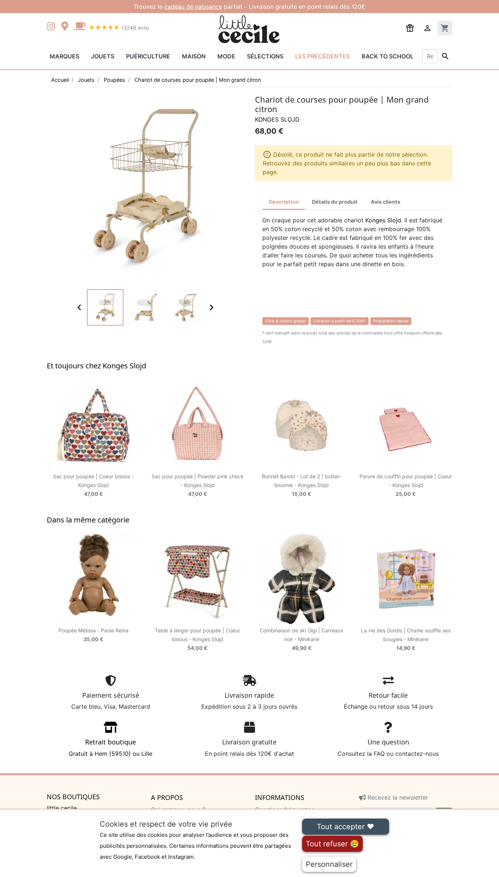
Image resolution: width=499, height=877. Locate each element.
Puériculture (148, 56)
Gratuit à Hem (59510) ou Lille (110, 747)
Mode (226, 56)
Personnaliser (329, 864)
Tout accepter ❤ (345, 826)
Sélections (265, 56)
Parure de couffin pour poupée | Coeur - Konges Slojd (405, 485)
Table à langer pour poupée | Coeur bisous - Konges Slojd (197, 639)
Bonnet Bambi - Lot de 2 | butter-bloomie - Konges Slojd (301, 485)
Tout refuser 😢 (332, 843)
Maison (194, 56)
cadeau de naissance (193, 6)
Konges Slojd (277, 119)
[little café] (79, 27)
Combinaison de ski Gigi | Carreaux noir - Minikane (301, 639)
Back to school (388, 56)
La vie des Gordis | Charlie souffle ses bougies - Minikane (405, 639)
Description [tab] (284, 202)
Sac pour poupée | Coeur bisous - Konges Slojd (93, 485)
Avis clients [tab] (385, 202)
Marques (64, 56)
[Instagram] (52, 27)
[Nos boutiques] (66, 27)
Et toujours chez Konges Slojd (96, 366)
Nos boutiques (73, 797)
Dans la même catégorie (88, 520)
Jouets (102, 56)
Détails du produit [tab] (335, 202)
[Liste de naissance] (409, 27)
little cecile (62, 808)
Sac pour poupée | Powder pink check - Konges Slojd (198, 485)
